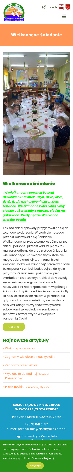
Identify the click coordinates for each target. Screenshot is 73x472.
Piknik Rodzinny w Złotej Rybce (27, 387)
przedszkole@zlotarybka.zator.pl (42, 429)
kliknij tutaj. (48, 458)
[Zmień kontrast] (43, 7)
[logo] (14, 4)
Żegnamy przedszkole (21, 365)
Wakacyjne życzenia (20, 348)
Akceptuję (35, 465)
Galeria (13, 327)
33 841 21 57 (39, 424)
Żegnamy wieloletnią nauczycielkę (30, 357)
